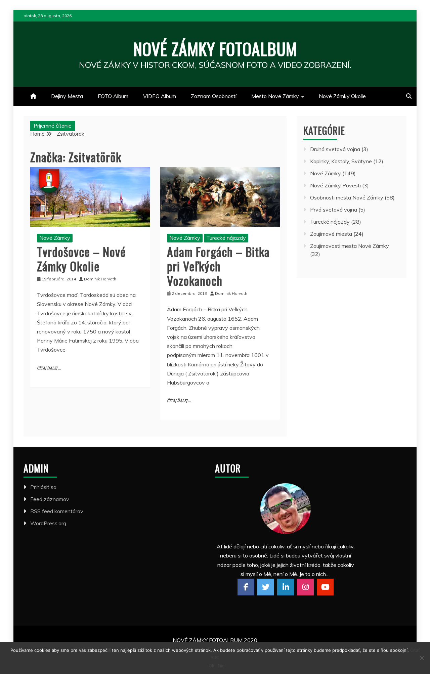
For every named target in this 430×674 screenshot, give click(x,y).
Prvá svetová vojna (333, 209)
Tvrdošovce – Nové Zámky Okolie (81, 258)
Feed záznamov (49, 499)
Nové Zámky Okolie (342, 96)
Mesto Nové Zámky (275, 96)
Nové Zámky (54, 237)
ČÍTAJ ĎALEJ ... (49, 368)
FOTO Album (113, 96)
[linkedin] (285, 587)
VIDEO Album (159, 96)
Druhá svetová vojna (335, 149)
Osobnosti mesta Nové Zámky (346, 197)
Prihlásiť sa (43, 487)
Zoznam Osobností (213, 96)
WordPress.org (48, 523)
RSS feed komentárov (56, 511)
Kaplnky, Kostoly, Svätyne (341, 161)
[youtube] (325, 587)
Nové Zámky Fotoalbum (215, 48)
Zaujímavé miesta (331, 233)
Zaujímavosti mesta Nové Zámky (349, 245)
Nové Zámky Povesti (335, 185)
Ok (211, 665)
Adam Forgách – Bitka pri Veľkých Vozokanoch (218, 265)
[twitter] (265, 587)
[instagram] (305, 587)
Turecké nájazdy (226, 237)
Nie (221, 665)
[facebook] (246, 587)
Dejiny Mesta (67, 96)
